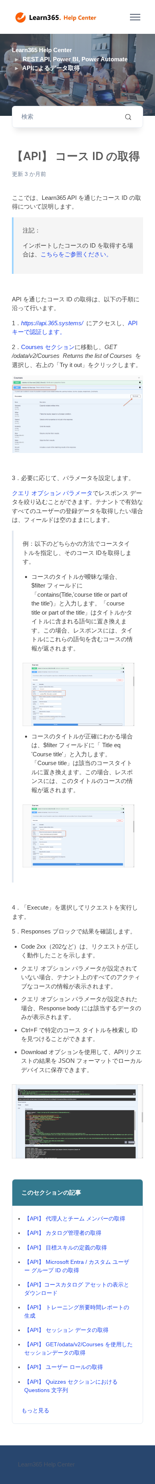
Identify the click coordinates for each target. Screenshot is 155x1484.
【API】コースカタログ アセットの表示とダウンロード (76, 1288)
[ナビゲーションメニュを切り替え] (135, 17)
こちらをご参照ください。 (76, 254)
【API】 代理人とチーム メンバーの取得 (74, 1218)
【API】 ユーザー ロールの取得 (63, 1367)
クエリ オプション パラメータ (52, 493)
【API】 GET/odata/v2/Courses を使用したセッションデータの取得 (78, 1348)
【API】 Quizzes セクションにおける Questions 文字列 (71, 1386)
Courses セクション (48, 347)
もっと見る (35, 1410)
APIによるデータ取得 (51, 67)
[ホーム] (56, 17)
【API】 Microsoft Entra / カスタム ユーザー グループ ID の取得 (76, 1266)
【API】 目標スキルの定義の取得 (65, 1247)
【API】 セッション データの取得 (66, 1330)
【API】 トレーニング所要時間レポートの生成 (76, 1311)
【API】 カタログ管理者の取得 (62, 1233)
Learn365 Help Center (42, 50)
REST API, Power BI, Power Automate (75, 59)
